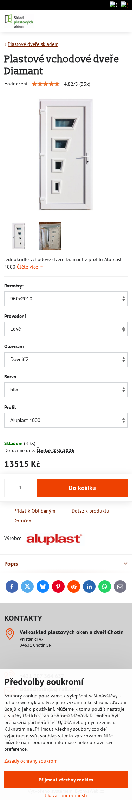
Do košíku (82, 488)
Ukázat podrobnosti (66, 795)
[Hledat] (89, 21)
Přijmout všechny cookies (66, 780)
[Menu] (123, 21)
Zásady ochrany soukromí (31, 761)
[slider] (46, 84)
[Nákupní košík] (106, 21)
